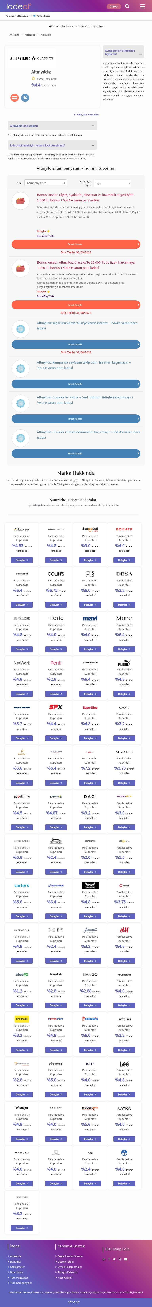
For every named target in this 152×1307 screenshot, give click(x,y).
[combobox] (112, 183)
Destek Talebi (66, 1261)
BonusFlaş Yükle (45, 236)
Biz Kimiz (15, 1261)
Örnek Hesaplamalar (70, 1267)
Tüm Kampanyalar (21, 1283)
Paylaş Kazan (43, 15)
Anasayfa (15, 1256)
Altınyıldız (41, 72)
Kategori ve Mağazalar (17, 15)
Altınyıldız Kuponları (87, 114)
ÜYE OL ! (114, 6)
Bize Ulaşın (16, 1272)
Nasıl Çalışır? (65, 1277)
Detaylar (41, 231)
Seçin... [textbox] (99, 183)
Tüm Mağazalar (19, 1277)
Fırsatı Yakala (75, 244)
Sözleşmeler (17, 1267)
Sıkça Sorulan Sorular (51, 158)
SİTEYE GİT (76, 1301)
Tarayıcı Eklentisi (67, 1272)
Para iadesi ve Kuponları (22, 538)
